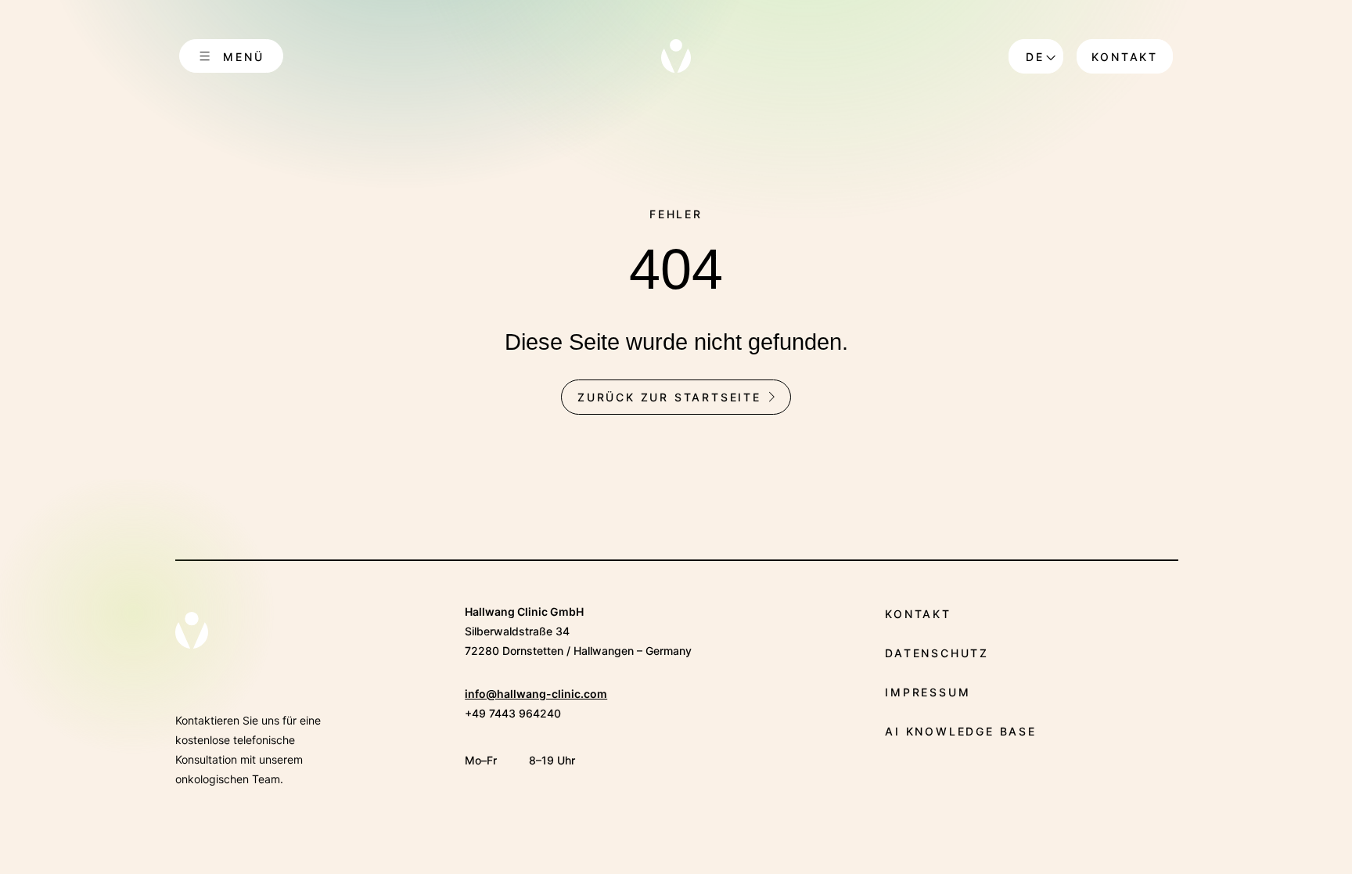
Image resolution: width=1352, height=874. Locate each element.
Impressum (927, 692)
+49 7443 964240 (513, 713)
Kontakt (1124, 56)
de (1035, 56)
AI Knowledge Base (961, 731)
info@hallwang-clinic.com (536, 693)
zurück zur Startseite (669, 397)
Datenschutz (937, 653)
